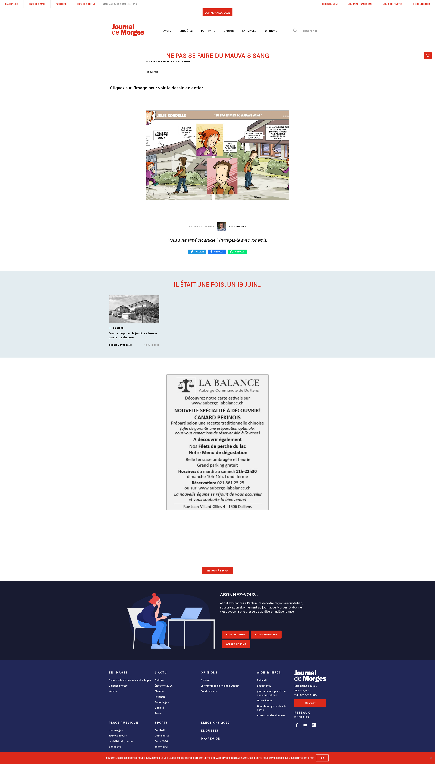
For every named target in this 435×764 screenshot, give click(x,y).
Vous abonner (235, 634)
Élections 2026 (164, 685)
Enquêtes (186, 30)
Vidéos (113, 691)
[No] (430, 758)
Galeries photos (118, 685)
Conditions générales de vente (271, 708)
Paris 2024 (161, 741)
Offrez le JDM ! (236, 644)
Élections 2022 (215, 722)
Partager (239, 251)
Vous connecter (266, 634)
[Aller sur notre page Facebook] (297, 725)
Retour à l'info (217, 570)
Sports (229, 30)
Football (160, 730)
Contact (310, 703)
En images (249, 30)
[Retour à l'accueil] (310, 677)
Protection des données (271, 715)
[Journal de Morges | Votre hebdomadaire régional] (128, 35)
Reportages (162, 702)
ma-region (211, 738)
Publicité (262, 680)
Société (159, 707)
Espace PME (264, 685)
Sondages (115, 746)
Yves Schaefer (160, 61)
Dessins (205, 680)
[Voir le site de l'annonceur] (217, 442)
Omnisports (162, 735)
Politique (160, 696)
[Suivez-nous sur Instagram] (314, 725)
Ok (322, 758)
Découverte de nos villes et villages (130, 680)
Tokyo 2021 (161, 746)
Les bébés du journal (121, 741)
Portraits (208, 30)
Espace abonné (86, 4)
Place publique (123, 722)
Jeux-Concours (118, 735)
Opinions (271, 30)
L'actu (167, 30)
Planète (159, 691)
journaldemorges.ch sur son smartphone (271, 693)
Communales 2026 (217, 12)
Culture (159, 680)
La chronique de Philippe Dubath (220, 685)
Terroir (159, 713)
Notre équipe (264, 700)
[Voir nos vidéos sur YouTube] (305, 725)
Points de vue (209, 691)
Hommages (116, 730)
